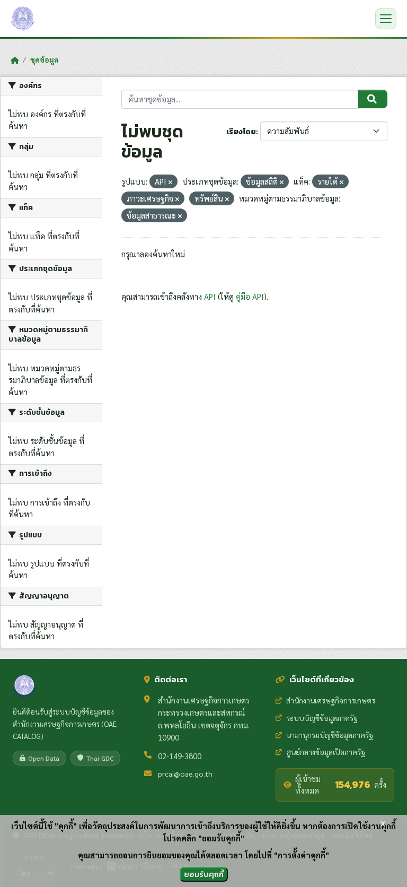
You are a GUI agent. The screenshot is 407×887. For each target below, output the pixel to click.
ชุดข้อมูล (44, 59)
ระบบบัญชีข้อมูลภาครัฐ (322, 718)
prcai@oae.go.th (185, 773)
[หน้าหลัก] (15, 60)
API (210, 296)
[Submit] (372, 99)
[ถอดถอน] (170, 182)
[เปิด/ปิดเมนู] (385, 18)
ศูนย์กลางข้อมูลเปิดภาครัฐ (325, 751)
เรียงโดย (241, 131)
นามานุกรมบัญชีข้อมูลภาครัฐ (329, 735)
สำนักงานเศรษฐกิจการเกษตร (330, 700)
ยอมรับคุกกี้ (204, 874)
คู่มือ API (250, 296)
